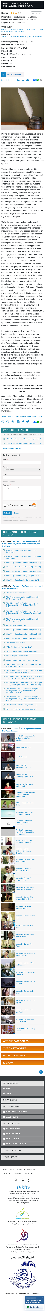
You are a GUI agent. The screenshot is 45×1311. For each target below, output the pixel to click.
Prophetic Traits (21, 757)
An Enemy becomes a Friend (16, 625)
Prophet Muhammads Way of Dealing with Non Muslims (25, 738)
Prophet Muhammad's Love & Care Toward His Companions (25, 832)
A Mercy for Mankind (23, 747)
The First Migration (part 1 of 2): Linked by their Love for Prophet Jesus (23, 665)
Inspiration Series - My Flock (24, 945)
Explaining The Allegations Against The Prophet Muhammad (25, 794)
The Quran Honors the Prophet (17, 593)
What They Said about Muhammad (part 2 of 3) (21, 416)
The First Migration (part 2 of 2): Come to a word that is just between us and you (24, 671)
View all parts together (11, 448)
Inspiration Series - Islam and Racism (25, 964)
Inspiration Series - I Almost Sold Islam (23, 870)
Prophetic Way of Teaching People (25, 1030)
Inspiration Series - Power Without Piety (25, 860)
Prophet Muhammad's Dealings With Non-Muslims (24, 823)
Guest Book (6, 1173)
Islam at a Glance (30, 1170)
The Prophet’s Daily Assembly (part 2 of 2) (21, 709)
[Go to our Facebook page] (15, 1180)
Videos (15, 728)
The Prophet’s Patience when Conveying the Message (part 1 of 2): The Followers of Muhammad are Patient (22, 690)
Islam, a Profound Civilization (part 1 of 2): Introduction (21, 551)
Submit (7, 513)
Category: (6, 27)
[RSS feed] (29, 1180)
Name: (5, 459)
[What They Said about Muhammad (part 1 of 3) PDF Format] (23, 80)
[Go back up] (41, 1072)
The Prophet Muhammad (18, 37)
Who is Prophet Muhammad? (17, 656)
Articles (3, 29)
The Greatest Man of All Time (24, 926)
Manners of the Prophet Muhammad (24, 785)
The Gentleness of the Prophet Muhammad (24, 841)
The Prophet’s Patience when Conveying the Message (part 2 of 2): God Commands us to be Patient (23, 698)
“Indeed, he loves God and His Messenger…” (22, 651)
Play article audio (14, 74)
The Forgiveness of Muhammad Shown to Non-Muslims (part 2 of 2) (23, 620)
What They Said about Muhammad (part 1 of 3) (24, 434)
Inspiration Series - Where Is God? (25, 983)
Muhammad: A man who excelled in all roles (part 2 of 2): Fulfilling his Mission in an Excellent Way (24, 683)
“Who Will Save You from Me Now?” (19, 647)
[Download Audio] (13, 80)
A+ (40, 13)
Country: (5, 467)
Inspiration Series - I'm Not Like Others (25, 973)
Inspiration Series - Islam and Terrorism (25, 936)
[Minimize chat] (42, 1297)
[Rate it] (2, 80)
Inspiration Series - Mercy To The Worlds (25, 954)
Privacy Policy (17, 1173)
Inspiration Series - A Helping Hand (23, 879)
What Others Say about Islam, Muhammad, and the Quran (21, 543)
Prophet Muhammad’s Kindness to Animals (22, 660)
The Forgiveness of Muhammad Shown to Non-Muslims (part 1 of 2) (23, 598)
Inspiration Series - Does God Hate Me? (25, 1020)
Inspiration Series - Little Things (25, 992)
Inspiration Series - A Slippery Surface (23, 907)
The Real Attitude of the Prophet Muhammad (24, 813)
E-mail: (5, 474)
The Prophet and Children (15, 643)
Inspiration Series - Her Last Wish (24, 1011)
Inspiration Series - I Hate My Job (25, 1001)
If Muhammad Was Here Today (25, 804)
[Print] (18, 80)
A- (33, 13)
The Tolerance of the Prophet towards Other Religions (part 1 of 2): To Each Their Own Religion (22, 605)
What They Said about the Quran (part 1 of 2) (22, 575)
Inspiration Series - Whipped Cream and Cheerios (23, 851)
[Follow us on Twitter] (23, 1180)
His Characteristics (35, 37)
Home (5, 1170)
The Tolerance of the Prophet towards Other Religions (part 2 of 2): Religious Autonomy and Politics (23, 613)
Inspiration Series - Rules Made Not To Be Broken (25, 889)
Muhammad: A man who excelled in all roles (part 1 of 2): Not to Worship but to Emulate (24, 677)
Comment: (6, 485)
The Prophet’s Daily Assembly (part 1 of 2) (21, 705)
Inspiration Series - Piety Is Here (25, 917)
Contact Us (29, 1173)
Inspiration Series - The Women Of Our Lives (24, 898)
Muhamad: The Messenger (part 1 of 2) (24, 766)
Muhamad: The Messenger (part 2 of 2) (24, 776)
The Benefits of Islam (17, 29)
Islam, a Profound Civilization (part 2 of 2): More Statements (23, 557)
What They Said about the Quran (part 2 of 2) (22, 580)
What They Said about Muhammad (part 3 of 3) (24, 443)
